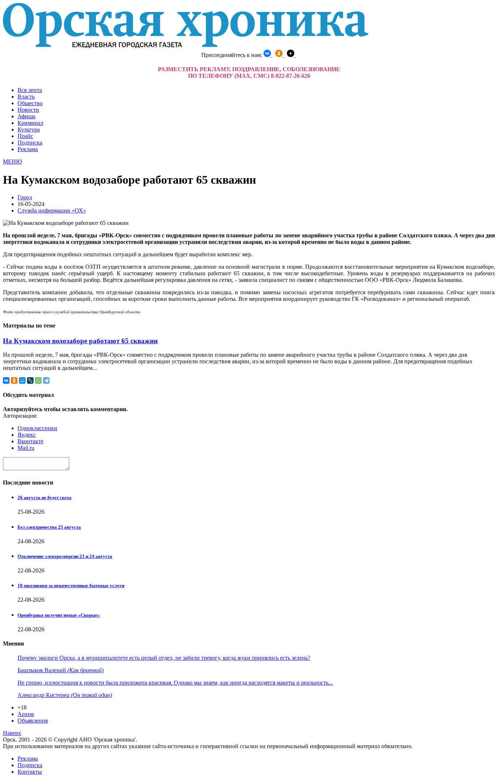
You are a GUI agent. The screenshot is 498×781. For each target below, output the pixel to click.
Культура (28, 129)
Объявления (32, 720)
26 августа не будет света (44, 497)
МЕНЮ (12, 161)
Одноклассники (37, 428)
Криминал (30, 123)
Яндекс (26, 435)
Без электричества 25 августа (49, 527)
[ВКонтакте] (6, 380)
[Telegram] (46, 380)
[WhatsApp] (38, 380)
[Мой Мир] (22, 380)
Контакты (29, 772)
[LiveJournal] (30, 380)
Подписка (29, 142)
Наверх (12, 733)
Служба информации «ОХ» (51, 210)
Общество (30, 103)
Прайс (25, 136)
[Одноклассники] (14, 380)
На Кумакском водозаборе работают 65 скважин (80, 341)
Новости (28, 110)
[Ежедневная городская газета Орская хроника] (185, 46)
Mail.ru (25, 448)
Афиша (26, 116)
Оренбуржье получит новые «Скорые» (58, 615)
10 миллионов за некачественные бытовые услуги (70, 585)
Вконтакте (30, 441)
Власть (26, 96)
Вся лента (29, 90)
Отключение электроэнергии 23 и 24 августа (64, 556)
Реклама (27, 149)
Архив (25, 714)
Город (24, 197)
